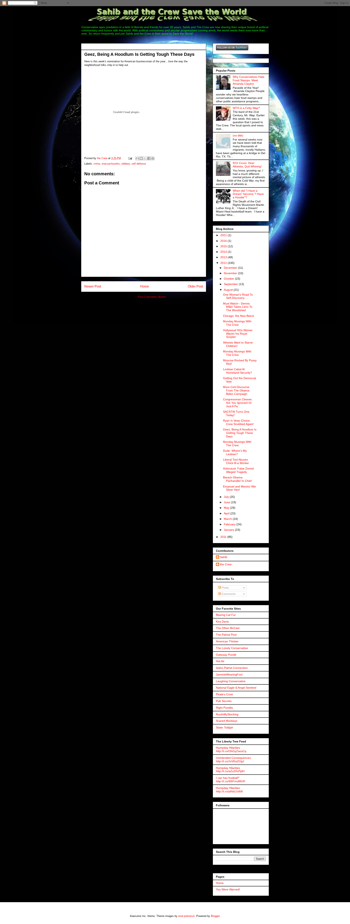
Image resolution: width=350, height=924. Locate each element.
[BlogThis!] (141, 158)
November (231, 273)
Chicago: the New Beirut (238, 315)
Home (144, 286)
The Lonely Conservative (232, 648)
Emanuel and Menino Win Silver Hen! (239, 488)
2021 (224, 235)
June (227, 502)
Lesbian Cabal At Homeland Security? (237, 371)
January (229, 529)
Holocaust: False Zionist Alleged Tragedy (238, 470)
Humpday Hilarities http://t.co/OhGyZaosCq (231, 749)
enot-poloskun (186, 916)
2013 (224, 257)
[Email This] (137, 158)
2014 (224, 251)
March (228, 518)
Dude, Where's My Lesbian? (235, 452)
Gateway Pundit (226, 654)
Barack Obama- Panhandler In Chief (237, 479)
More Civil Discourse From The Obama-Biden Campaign (236, 390)
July (227, 496)
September (231, 284)
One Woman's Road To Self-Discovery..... (238, 296)
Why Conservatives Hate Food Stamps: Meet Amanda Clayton (248, 80)
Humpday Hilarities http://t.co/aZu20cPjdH (230, 769)
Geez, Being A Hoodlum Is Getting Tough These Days (239, 433)
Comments (228, 593)
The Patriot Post (226, 634)
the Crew (226, 564)
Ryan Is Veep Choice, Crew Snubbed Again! (238, 422)
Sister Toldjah (224, 727)
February (230, 524)
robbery (125, 163)
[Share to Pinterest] (153, 158)
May (227, 507)
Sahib (223, 557)
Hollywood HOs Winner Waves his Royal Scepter (238, 334)
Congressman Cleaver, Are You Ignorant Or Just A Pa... (237, 403)
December (231, 267)
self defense (138, 163)
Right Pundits (224, 707)
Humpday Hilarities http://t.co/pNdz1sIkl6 (229, 789)
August (229, 289)
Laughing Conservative (230, 681)
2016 (224, 240)
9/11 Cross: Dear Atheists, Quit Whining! (247, 164)
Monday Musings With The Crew (237, 323)
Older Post (195, 286)
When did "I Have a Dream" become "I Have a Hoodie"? (248, 194)
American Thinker (227, 641)
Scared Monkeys (226, 720)
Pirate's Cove (224, 694)
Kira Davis (222, 621)
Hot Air (220, 661)
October (229, 278)
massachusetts (111, 163)
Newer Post (92, 286)
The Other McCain (228, 628)
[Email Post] (130, 158)
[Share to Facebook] (149, 158)
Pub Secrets (224, 701)
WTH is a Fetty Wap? (246, 108)
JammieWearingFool (229, 674)
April (227, 513)
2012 (224, 262)
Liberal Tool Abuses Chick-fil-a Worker (236, 461)
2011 (223, 536)
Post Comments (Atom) (152, 296)
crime (97, 163)
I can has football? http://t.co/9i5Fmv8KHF (230, 779)
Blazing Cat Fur (226, 614)
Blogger (215, 916)
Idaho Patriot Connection (232, 667)
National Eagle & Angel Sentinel (236, 687)
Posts (225, 587)
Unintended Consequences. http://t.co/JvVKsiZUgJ (234, 759)
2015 (224, 246)
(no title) (238, 135)
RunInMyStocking (227, 714)
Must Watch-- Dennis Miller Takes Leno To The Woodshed (237, 307)
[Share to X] (145, 158)
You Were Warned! (228, 889)
